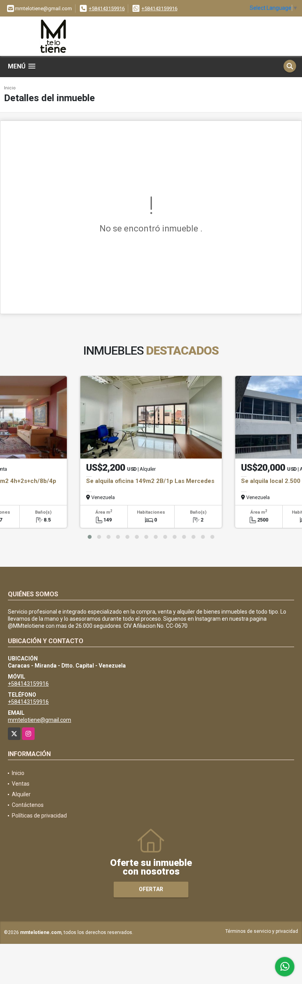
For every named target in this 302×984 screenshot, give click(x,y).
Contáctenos (28, 805)
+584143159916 (107, 8)
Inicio (10, 88)
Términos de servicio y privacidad (261, 931)
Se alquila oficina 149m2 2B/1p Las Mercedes (150, 481)
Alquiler (21, 794)
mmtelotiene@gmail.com (39, 720)
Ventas (20, 784)
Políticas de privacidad (39, 815)
